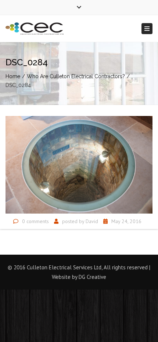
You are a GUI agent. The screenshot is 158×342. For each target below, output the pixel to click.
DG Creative (92, 276)
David (92, 221)
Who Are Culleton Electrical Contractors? (76, 76)
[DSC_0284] (79, 164)
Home (13, 76)
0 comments (35, 221)
